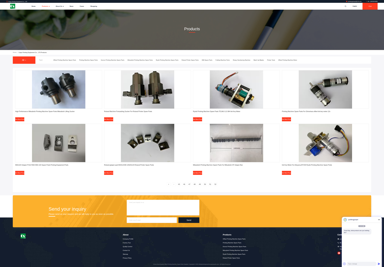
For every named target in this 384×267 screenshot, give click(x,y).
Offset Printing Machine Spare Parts (64, 60)
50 (205, 184)
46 (184, 184)
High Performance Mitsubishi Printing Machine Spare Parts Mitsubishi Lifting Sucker (45, 111)
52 (215, 184)
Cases (82, 6)
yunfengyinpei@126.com (355, 1)
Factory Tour (127, 243)
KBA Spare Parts (207, 60)
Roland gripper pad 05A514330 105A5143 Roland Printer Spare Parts (129, 165)
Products (45, 6)
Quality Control (127, 246)
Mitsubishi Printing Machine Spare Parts (140, 60)
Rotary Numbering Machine (241, 60)
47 (189, 184)
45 (179, 184)
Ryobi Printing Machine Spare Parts (167, 60)
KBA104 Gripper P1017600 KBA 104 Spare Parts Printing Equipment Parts (41, 165)
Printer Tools (271, 60)
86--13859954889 (372, 1)
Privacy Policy (127, 258)
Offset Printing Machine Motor (287, 60)
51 (210, 184)
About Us (59, 6)
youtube (338, 253)
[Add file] (344, 264)
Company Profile (128, 239)
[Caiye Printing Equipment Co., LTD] (12, 6)
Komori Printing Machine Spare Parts (112, 60)
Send (189, 220)
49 (200, 184)
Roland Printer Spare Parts (190, 60)
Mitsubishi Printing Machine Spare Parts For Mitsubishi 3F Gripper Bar (218, 165)
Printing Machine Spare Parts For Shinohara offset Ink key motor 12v (306, 111)
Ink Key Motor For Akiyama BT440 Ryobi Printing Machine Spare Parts (307, 165)
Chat (370, 6)
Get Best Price (19, 119)
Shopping (93, 6)
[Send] (379, 264)
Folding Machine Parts (223, 60)
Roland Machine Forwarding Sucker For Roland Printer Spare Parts (128, 111)
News (71, 6)
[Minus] (379, 219)
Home (34, 6)
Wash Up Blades (259, 60)
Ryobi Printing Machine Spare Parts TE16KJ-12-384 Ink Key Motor (216, 111)
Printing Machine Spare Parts (88, 60)
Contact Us (126, 250)
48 (195, 184)
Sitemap (125, 254)
